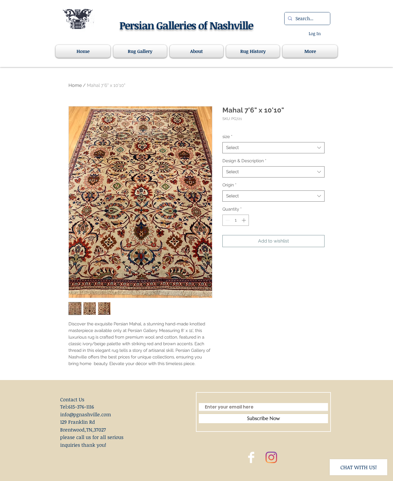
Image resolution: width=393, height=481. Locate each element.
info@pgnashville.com (85, 414)
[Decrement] (227, 220)
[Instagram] (271, 457)
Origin (229, 185)
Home (75, 85)
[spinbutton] (236, 220)
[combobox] (273, 147)
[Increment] (244, 220)
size (227, 136)
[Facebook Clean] (251, 457)
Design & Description (244, 160)
